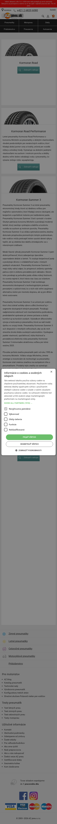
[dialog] (28, 412)
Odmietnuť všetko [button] (29, 444)
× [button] (51, 372)
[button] (28, 403)
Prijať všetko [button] (29, 437)
